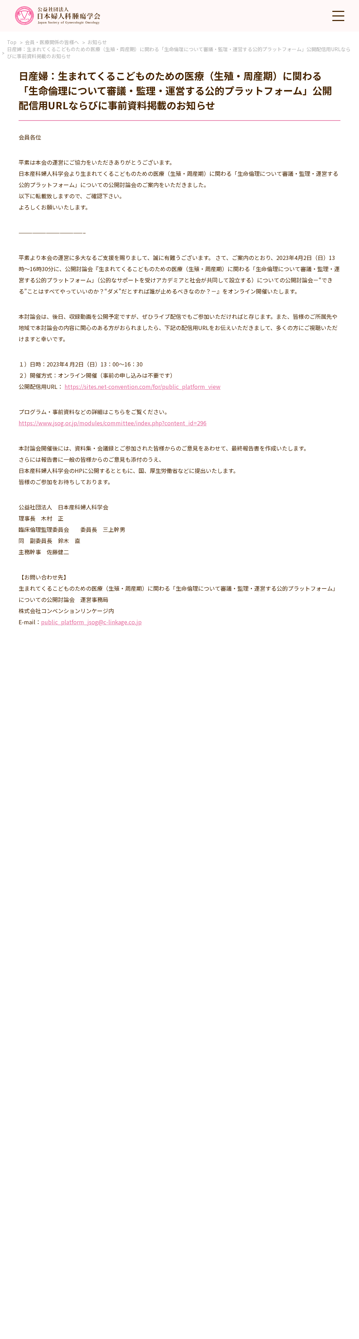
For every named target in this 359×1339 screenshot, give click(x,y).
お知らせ (97, 42)
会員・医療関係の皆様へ (52, 42)
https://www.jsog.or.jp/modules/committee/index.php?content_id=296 (112, 423)
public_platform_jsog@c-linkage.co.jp (91, 622)
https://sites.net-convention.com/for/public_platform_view (143, 386)
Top (11, 42)
